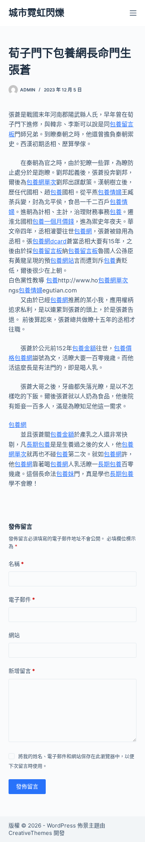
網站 (14, 635)
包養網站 (62, 260)
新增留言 (22, 670)
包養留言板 (47, 251)
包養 (56, 192)
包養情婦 (110, 192)
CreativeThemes (30, 832)
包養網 (83, 231)
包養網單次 (41, 182)
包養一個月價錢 (53, 221)
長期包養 (38, 444)
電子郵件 (22, 599)
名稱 (16, 563)
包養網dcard (49, 241)
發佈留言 (27, 786)
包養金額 (84, 348)
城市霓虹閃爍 (36, 12)
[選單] (133, 13)
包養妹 (65, 473)
